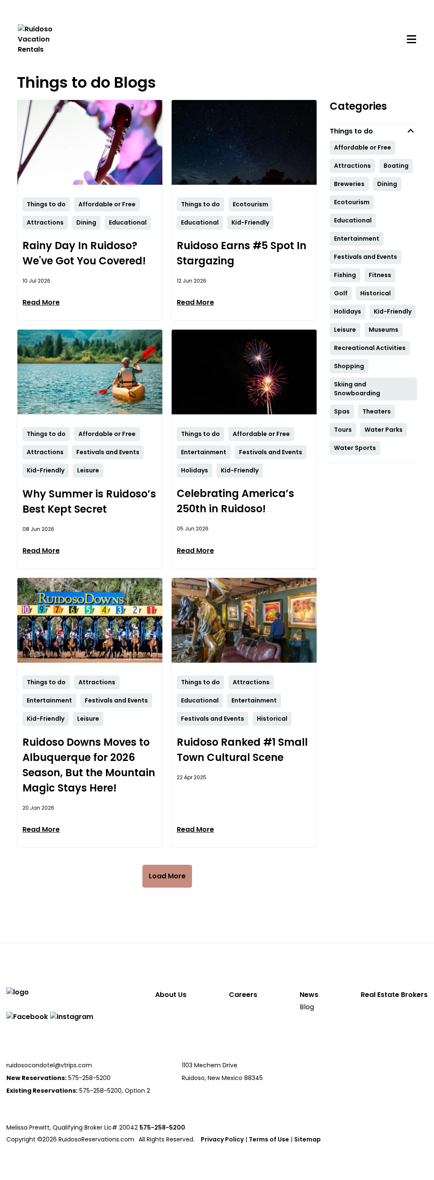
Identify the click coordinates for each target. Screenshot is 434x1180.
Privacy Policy (222, 1139)
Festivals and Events (365, 257)
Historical (375, 293)
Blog (307, 1007)
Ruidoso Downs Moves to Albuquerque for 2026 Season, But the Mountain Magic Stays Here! (88, 765)
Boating (396, 165)
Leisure (345, 329)
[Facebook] (27, 1016)
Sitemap (307, 1139)
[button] (373, 131)
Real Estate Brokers (394, 995)
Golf (341, 293)
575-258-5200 (162, 1127)
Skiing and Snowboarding (357, 388)
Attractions (352, 165)
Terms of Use (269, 1139)
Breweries (349, 184)
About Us (170, 995)
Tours (343, 429)
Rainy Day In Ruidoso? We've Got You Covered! (84, 253)
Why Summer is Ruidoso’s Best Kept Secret (89, 501)
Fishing (345, 275)
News (309, 995)
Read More (41, 302)
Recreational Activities (370, 348)
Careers (243, 995)
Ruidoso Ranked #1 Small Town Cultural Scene (242, 749)
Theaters (376, 411)
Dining (387, 184)
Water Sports (355, 448)
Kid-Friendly (393, 311)
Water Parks (383, 429)
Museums (383, 329)
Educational (353, 220)
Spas (342, 411)
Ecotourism (352, 202)
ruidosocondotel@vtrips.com (49, 1065)
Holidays (347, 311)
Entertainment (356, 238)
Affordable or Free (362, 147)
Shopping (349, 366)
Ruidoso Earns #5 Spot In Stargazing (241, 253)
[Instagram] (71, 1016)
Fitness (380, 275)
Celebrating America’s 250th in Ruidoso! (235, 501)
